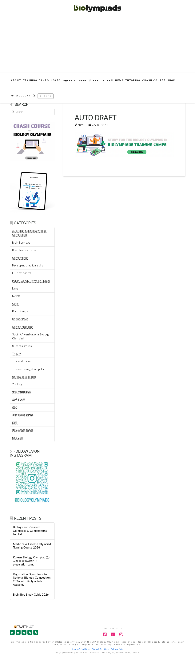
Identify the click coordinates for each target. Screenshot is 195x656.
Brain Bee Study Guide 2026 (31, 594)
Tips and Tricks (21, 361)
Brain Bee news (21, 242)
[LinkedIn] (113, 634)
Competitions (20, 257)
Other (15, 303)
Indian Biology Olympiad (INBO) (31, 280)
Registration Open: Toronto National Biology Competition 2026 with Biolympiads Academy (31, 579)
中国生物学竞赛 (21, 392)
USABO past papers (24, 376)
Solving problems (22, 326)
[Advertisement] (97, 43)
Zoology (17, 384)
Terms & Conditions (100, 649)
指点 (15, 407)
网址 (15, 422)
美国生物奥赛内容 (23, 430)
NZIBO (16, 296)
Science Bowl (20, 319)
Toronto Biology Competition (29, 369)
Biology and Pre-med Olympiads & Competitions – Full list (31, 531)
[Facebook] (105, 634)
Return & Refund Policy (81, 649)
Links (15, 288)
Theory (16, 353)
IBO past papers (21, 273)
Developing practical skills (27, 265)
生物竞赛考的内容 (23, 415)
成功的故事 (19, 399)
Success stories (22, 346)
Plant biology (20, 311)
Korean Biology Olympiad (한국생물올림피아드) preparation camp (31, 561)
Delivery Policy (117, 649)
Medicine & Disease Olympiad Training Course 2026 (32, 546)
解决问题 (17, 437)
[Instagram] (121, 634)
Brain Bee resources (24, 250)
